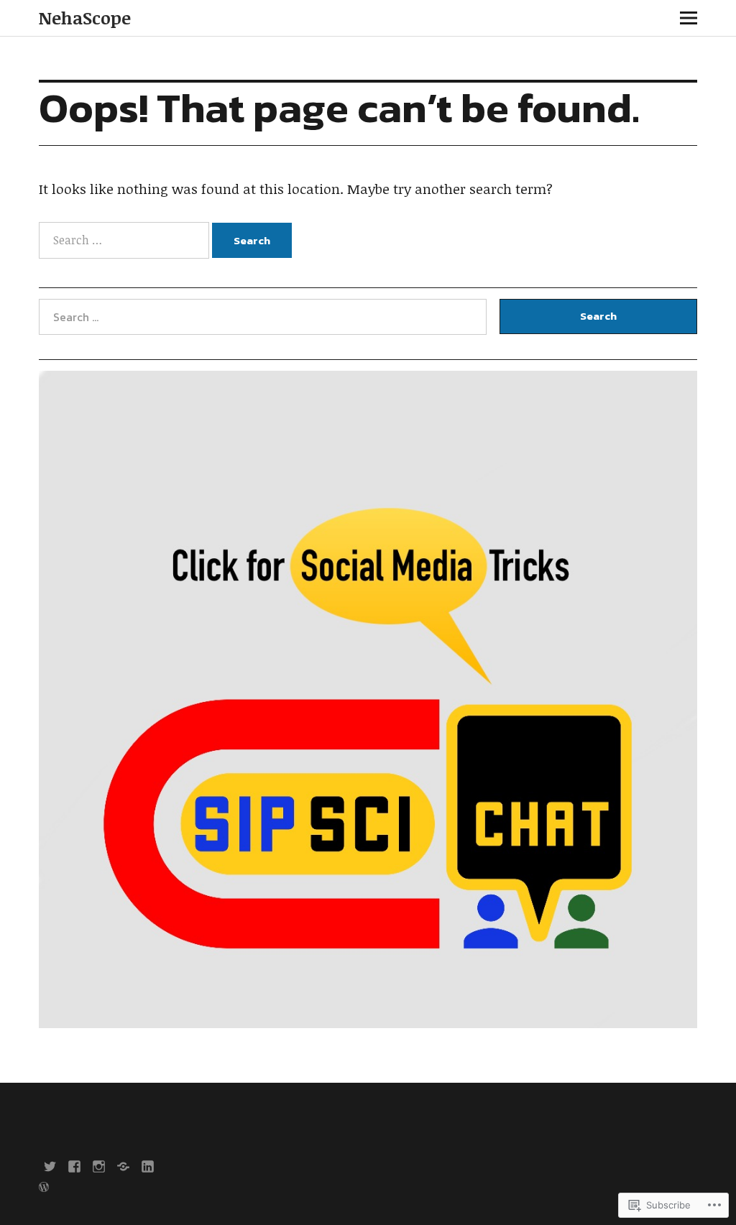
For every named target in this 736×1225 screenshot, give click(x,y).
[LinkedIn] (147, 1165)
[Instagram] (98, 1165)
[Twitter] (49, 1165)
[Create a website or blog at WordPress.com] (44, 1188)
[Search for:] (125, 240)
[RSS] (123, 1165)
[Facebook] (74, 1165)
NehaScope (85, 17)
